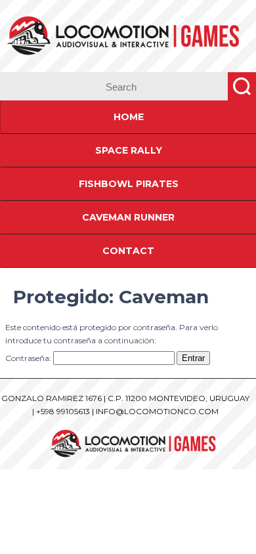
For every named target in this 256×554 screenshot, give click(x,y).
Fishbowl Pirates (129, 184)
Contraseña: (29, 358)
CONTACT (128, 251)
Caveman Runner (128, 217)
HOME (129, 117)
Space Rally (128, 150)
